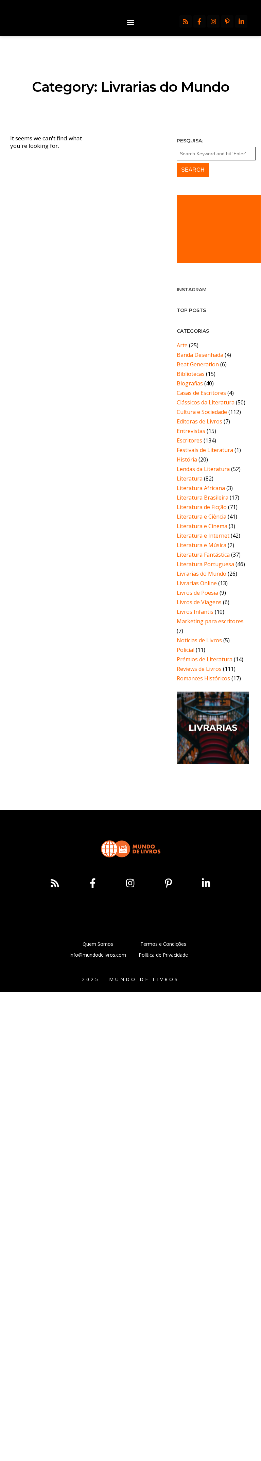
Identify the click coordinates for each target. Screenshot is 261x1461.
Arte (182, 345)
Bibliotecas (191, 374)
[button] (130, 22)
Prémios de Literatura (204, 659)
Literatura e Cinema (202, 526)
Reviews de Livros (199, 669)
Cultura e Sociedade (202, 412)
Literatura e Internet (203, 535)
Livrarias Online (197, 583)
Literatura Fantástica (203, 554)
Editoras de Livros (199, 421)
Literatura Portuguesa (205, 564)
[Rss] (185, 21)
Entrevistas (191, 431)
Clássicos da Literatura (205, 402)
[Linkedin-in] (241, 21)
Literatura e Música (201, 545)
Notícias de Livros (199, 640)
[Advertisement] (219, 229)
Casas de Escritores (201, 393)
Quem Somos (98, 944)
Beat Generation (198, 364)
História (187, 459)
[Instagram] (213, 21)
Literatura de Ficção (202, 507)
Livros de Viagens (199, 602)
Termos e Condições (163, 944)
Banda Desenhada (200, 355)
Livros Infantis (195, 611)
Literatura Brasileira (202, 497)
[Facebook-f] (199, 21)
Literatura (190, 478)
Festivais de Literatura (205, 450)
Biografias (190, 383)
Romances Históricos (203, 678)
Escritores (189, 440)
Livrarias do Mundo (201, 573)
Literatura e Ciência (201, 516)
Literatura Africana (201, 488)
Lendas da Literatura (203, 469)
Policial (185, 650)
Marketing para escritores (210, 621)
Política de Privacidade (163, 955)
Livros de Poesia (197, 592)
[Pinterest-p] (227, 21)
